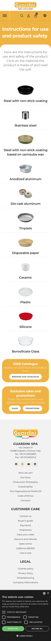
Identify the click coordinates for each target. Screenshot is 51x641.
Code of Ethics (25, 496)
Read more (24, 606)
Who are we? (25, 473)
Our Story (25, 477)
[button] (36, 15)
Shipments (25, 530)
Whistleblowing (25, 578)
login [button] (28, 15)
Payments (25, 525)
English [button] (44, 15)
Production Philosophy (25, 482)
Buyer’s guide (25, 520)
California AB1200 (25, 548)
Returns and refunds (25, 539)
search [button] (22, 15)
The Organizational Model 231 (25, 491)
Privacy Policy (25, 573)
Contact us (25, 516)
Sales (15, 408)
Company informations (25, 582)
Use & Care (25, 553)
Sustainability (25, 486)
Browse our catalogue (25, 377)
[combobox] (44, 593)
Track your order (25, 534)
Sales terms (25, 543)
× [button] (48, 593)
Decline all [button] (37, 628)
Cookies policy (25, 568)
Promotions (32, 408)
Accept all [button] (13, 628)
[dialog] (25, 615)
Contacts (25, 500)
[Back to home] (25, 6)
